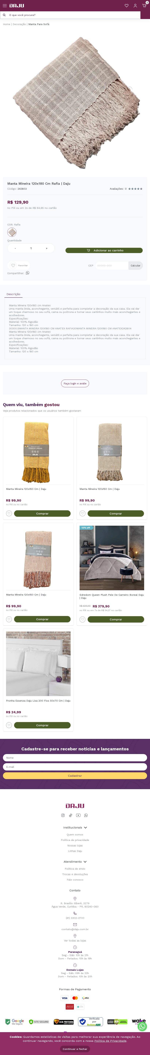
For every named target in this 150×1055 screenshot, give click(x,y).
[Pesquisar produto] (4, 15)
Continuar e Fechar (75, 1049)
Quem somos (75, 834)
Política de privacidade (75, 840)
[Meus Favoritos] (127, 6)
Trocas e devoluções (75, 874)
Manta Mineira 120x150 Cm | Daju (26, 488)
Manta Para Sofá (38, 24)
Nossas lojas (75, 845)
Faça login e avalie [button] (75, 383)
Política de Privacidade (110, 1041)
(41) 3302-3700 (75, 917)
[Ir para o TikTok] (71, 815)
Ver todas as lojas (75, 940)
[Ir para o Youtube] (78, 815)
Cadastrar (75, 775)
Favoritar (23, 265)
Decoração (19, 24)
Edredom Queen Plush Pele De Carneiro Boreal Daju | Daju (112, 596)
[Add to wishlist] (9, 513)
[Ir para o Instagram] (63, 815)
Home (6, 24)
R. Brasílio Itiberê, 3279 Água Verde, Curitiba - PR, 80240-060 (75, 905)
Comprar (42, 513)
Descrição (13, 294)
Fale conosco (75, 879)
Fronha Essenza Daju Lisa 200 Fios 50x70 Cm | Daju (38, 700)
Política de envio (75, 868)
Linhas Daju (75, 850)
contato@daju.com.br (75, 929)
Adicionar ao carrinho (108, 250)
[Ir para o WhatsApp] (86, 815)
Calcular (135, 265)
